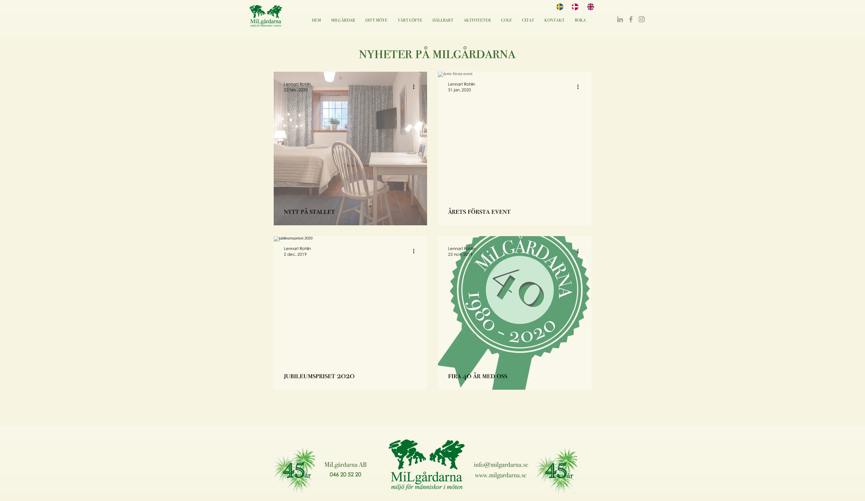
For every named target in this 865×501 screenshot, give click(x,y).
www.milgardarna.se (501, 475)
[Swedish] (558, 7)
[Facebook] (631, 19)
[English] (589, 7)
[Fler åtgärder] (416, 87)
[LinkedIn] (620, 19)
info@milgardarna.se (501, 464)
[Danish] (574, 7)
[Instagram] (642, 19)
